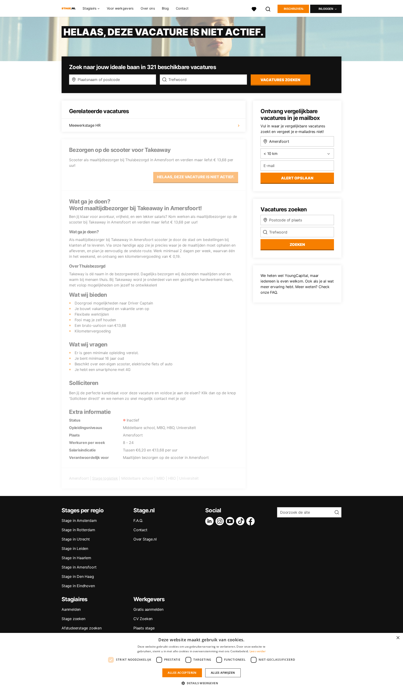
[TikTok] (241, 521)
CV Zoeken (143, 618)
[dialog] (201, 662)
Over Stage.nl (144, 539)
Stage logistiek (105, 478)
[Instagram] (220, 521)
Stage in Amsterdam (79, 520)
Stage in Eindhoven (78, 585)
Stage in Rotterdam (78, 529)
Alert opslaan (297, 178)
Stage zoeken (73, 618)
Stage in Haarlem (76, 557)
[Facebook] (251, 521)
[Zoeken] (268, 8)
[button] (201, 683)
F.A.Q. (138, 520)
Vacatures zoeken (280, 79)
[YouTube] (231, 521)
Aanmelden (71, 609)
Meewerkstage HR (85, 125)
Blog (165, 8)
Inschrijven (293, 8)
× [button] (398, 638)
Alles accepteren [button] (182, 673)
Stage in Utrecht (76, 539)
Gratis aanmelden (148, 609)
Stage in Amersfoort (79, 567)
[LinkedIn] (210, 521)
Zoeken (297, 244)
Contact (182, 8)
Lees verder (258, 651)
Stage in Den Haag (78, 576)
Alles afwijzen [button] (223, 673)
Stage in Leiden (75, 548)
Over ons (148, 8)
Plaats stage (144, 628)
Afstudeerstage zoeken (82, 628)
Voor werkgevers (120, 8)
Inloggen (326, 8)
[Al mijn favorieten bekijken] (254, 8)
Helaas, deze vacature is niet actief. (195, 176)
